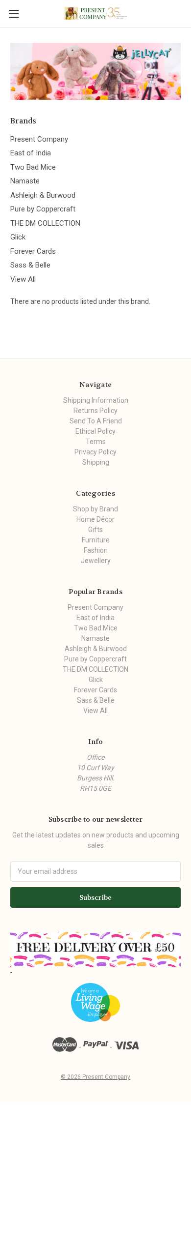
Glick (17, 237)
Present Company (39, 139)
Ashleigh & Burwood (42, 195)
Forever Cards (33, 251)
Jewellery (96, 561)
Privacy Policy (95, 452)
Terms (96, 442)
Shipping (95, 462)
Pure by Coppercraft (42, 209)
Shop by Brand (95, 509)
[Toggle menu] (13, 13)
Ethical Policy (95, 431)
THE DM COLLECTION (45, 223)
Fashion (96, 550)
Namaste (25, 181)
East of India (30, 153)
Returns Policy (95, 411)
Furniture (96, 540)
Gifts (95, 530)
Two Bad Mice (33, 167)
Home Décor (95, 519)
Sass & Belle (30, 265)
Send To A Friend (96, 421)
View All (23, 279)
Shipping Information (95, 400)
